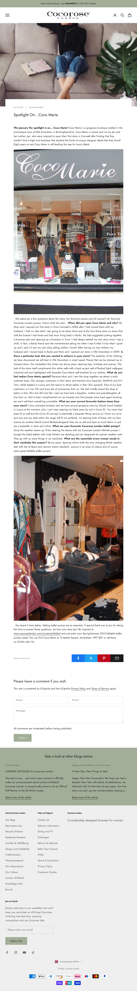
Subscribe (16, 941)
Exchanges (43, 837)
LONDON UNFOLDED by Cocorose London (29, 771)
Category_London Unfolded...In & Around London (91, 765)
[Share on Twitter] (91, 658)
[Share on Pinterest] (104, 658)
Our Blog (10, 820)
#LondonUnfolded (36, 107)
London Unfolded (14, 878)
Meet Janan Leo (13, 826)
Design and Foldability (17, 849)
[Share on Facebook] (78, 658)
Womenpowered (14, 860)
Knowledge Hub (14, 884)
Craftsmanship (12, 854)
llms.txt (9, 889)
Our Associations (14, 866)
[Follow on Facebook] (7, 952)
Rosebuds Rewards (15, 837)
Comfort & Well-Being (17, 843)
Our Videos (11, 872)
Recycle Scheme (14, 831)
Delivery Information (48, 826)
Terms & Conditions (48, 860)
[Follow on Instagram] (15, 952)
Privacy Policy (78, 688)
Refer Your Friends (48, 849)
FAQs (41, 854)
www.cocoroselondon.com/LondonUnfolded (37, 633)
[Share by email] (117, 658)
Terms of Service (100, 688)
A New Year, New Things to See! (90, 771)
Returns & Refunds (47, 843)
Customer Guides (47, 872)
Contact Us (43, 820)
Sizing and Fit (45, 831)
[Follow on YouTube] (24, 952)
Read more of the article (18, 797)
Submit (23, 737)
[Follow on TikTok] (33, 952)
